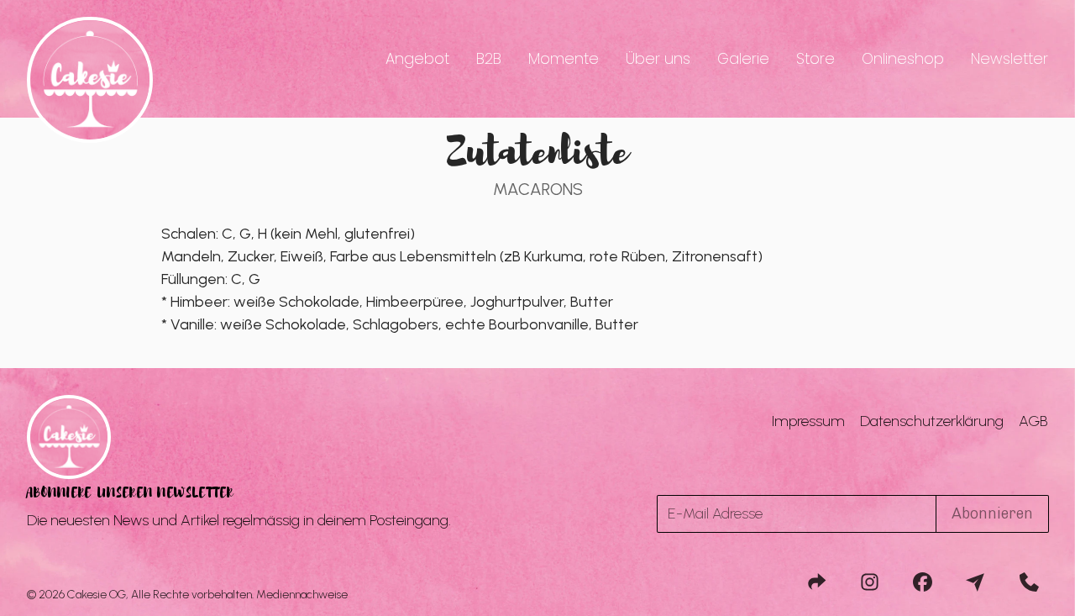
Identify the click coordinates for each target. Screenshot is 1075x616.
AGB (1033, 421)
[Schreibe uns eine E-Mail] (976, 581)
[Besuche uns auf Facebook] (923, 581)
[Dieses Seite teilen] (816, 581)
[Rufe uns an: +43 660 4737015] (1028, 581)
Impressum (808, 421)
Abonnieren (992, 513)
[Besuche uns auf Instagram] (869, 581)
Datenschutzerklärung (932, 421)
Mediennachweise (302, 595)
